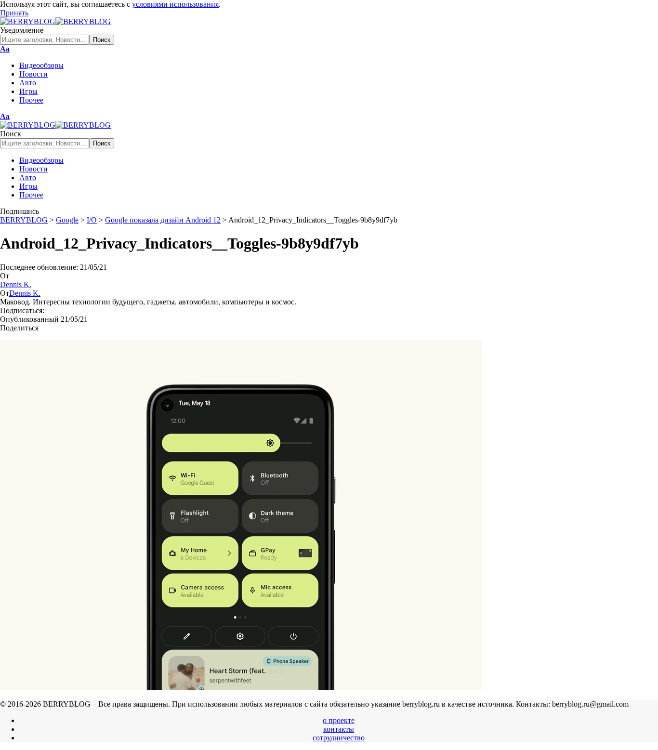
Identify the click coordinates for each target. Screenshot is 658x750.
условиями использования (175, 4)
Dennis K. (15, 284)
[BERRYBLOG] (55, 21)
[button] (14, 13)
